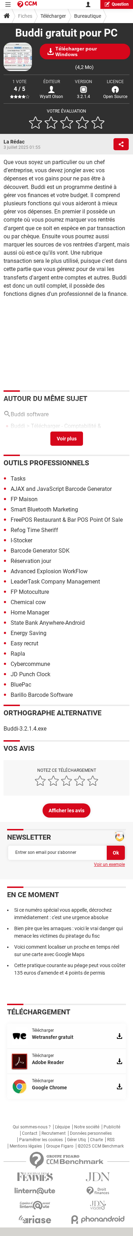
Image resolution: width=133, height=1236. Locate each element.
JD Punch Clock (30, 674)
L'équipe (62, 1126)
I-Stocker (21, 540)
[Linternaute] (35, 1191)
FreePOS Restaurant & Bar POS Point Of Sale (67, 519)
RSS (111, 1139)
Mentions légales (26, 1146)
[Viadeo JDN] (98, 1205)
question (120, 4)
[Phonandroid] (98, 1219)
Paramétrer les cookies (41, 1139)
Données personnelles (91, 1133)
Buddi (18, 426)
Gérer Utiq (76, 1139)
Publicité (112, 1126)
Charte (96, 1139)
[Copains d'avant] (35, 1205)
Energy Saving (28, 633)
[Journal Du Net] (98, 1176)
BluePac (21, 684)
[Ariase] (35, 1219)
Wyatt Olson (51, 96)
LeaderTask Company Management (55, 581)
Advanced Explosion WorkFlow (49, 571)
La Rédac (14, 142)
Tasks (18, 478)
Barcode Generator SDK (40, 550)
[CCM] (27, 4)
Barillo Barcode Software (42, 695)
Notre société (86, 1126)
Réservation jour (31, 561)
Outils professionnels (46, 463)
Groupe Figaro (59, 1146)
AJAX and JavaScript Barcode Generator (61, 489)
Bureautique (87, 16)
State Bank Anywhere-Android (48, 622)
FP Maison (24, 499)
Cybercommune (30, 664)
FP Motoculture (30, 592)
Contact (29, 1133)
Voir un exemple (109, 864)
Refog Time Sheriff (34, 530)
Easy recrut (24, 643)
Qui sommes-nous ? (32, 1126)
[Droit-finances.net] (98, 1191)
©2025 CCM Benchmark (101, 1146)
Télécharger (53, 16)
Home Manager (30, 612)
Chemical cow (28, 602)
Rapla (18, 653)
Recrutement (53, 1133)
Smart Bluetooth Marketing (44, 509)
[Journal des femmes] (35, 1176)
